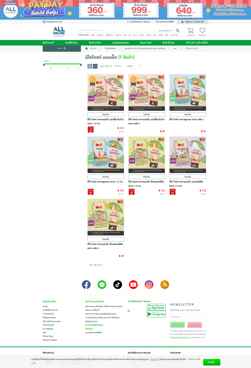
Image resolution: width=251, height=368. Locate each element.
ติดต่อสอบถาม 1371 (53, 21)
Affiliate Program (50, 340)
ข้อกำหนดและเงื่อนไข (94, 301)
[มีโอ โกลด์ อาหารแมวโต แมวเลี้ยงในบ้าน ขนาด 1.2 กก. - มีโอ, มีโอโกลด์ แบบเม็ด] (105, 92)
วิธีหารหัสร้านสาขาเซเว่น (52, 321)
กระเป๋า (148, 35)
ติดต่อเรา (89, 328)
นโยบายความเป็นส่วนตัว (179, 337)
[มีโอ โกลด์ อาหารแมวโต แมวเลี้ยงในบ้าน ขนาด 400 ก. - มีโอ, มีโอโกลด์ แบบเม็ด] (146, 92)
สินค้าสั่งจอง (169, 43)
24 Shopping (48, 328)
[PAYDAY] (125, 10)
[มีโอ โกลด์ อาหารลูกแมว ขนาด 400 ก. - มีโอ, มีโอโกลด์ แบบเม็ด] (187, 92)
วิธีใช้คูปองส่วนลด (49, 317)
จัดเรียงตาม (118, 66)
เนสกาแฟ (174, 35)
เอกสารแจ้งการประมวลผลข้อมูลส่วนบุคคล (100, 313)
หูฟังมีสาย (110, 35)
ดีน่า (166, 35)
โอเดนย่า (100, 35)
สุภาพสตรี (194, 325)
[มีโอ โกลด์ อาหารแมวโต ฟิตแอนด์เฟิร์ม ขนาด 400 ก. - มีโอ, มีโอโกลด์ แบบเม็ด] (105, 217)
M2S (44, 332)
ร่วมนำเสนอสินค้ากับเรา (94, 325)
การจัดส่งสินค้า (48, 313)
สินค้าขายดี (48, 43)
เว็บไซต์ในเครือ (48, 325)
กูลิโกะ (93, 35)
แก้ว (154, 35)
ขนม (125, 35)
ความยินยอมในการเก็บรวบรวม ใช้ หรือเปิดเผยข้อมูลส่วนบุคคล (102, 319)
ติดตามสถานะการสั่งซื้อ (165, 21)
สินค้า (60, 48)
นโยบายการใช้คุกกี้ (92, 310)
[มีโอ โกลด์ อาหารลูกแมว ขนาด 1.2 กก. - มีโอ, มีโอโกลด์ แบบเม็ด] (105, 154)
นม (130, 35)
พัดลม (141, 35)
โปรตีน (160, 35)
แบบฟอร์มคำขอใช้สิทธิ (93, 332)
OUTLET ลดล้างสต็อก (197, 43)
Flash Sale (146, 43)
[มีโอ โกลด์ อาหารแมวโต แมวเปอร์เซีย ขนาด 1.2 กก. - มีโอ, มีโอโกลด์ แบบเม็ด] (187, 154)
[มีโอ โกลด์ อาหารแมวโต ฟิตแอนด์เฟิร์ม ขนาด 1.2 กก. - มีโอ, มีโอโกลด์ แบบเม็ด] (146, 154)
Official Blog (48, 336)
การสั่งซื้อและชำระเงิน (50, 310)
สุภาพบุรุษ (177, 325)
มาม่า (135, 35)
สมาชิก (45, 306)
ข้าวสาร (118, 35)
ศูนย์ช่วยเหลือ (49, 301)
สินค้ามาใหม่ (95, 43)
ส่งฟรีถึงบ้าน (71, 43)
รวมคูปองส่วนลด (120, 43)
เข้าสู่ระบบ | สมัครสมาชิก (194, 21)
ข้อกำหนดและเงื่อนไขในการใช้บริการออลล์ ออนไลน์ (103, 306)
